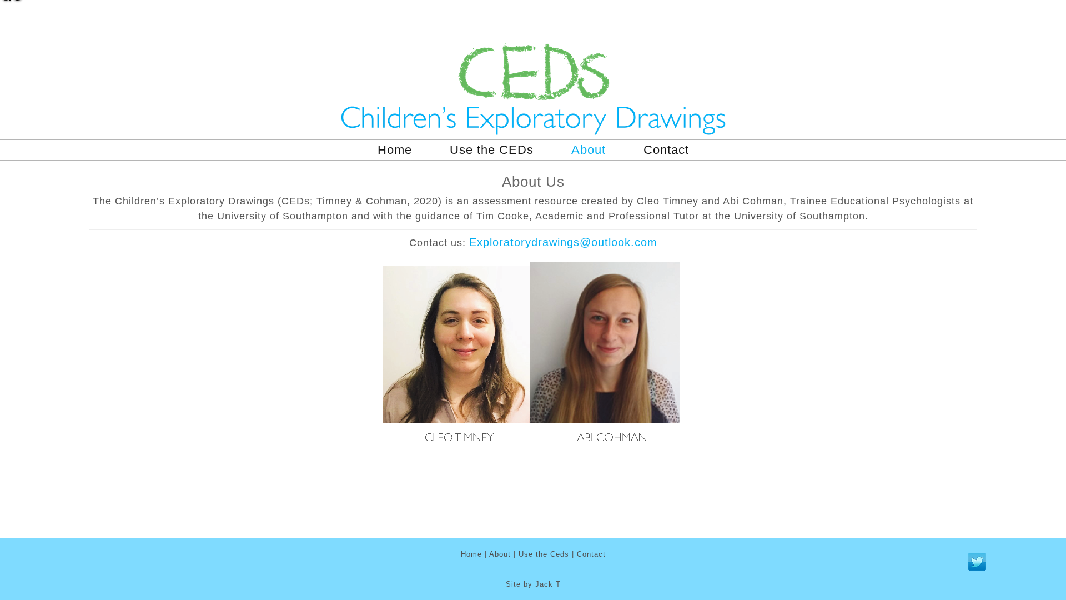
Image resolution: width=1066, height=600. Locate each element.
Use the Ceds (544, 554)
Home (395, 150)
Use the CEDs (492, 150)
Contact (666, 150)
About (588, 150)
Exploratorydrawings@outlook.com (563, 242)
